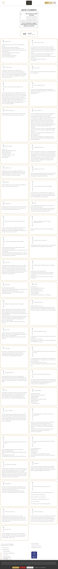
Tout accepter (16, 567)
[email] (1, 555)
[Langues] (54, 3)
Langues (6, 558)
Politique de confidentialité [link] (40, 567)
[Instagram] (1, 560)
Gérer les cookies (6, 556)
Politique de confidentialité (8, 553)
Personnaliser (30, 567)
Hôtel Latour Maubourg (36, 545)
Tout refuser (22, 567)
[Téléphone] (1, 553)
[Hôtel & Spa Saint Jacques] (29, 3)
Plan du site (5, 554)
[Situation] (1, 557)
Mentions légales (6, 551)
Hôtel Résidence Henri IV (36, 547)
